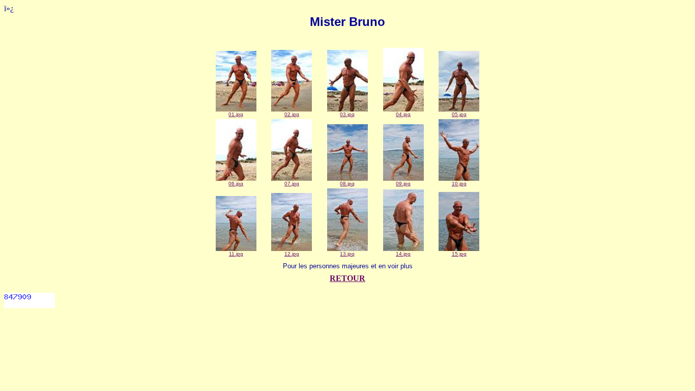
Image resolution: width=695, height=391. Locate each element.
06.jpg (235, 183)
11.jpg (236, 254)
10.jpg (459, 183)
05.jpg (459, 114)
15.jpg (459, 254)
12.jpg (291, 254)
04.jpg (403, 114)
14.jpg (403, 254)
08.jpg (347, 183)
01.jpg (235, 114)
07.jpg (291, 183)
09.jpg (403, 183)
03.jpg (347, 114)
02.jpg (291, 114)
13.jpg (347, 254)
